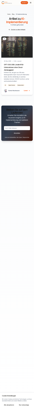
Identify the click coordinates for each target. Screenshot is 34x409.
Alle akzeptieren (9, 405)
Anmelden (17, 133)
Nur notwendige (24, 405)
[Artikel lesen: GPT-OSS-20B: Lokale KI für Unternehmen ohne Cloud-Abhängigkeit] (17, 65)
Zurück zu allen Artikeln (18, 29)
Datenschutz (21, 85)
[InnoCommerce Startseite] (7, 2)
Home (8, 14)
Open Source (11, 85)
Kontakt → (24, 2)
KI (5, 85)
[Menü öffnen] (30, 2)
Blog (13, 14)
